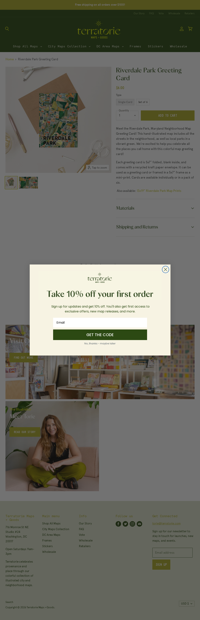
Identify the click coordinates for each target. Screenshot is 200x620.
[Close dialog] (165, 269)
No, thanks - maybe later (100, 343)
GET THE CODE (100, 335)
